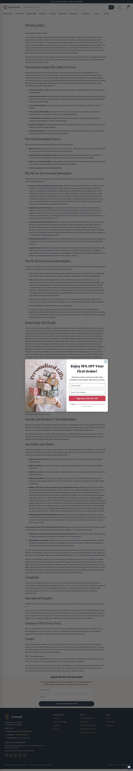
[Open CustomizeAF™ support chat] (129, 767)
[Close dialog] (105, 361)
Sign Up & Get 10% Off (87, 398)
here (73, 404)
